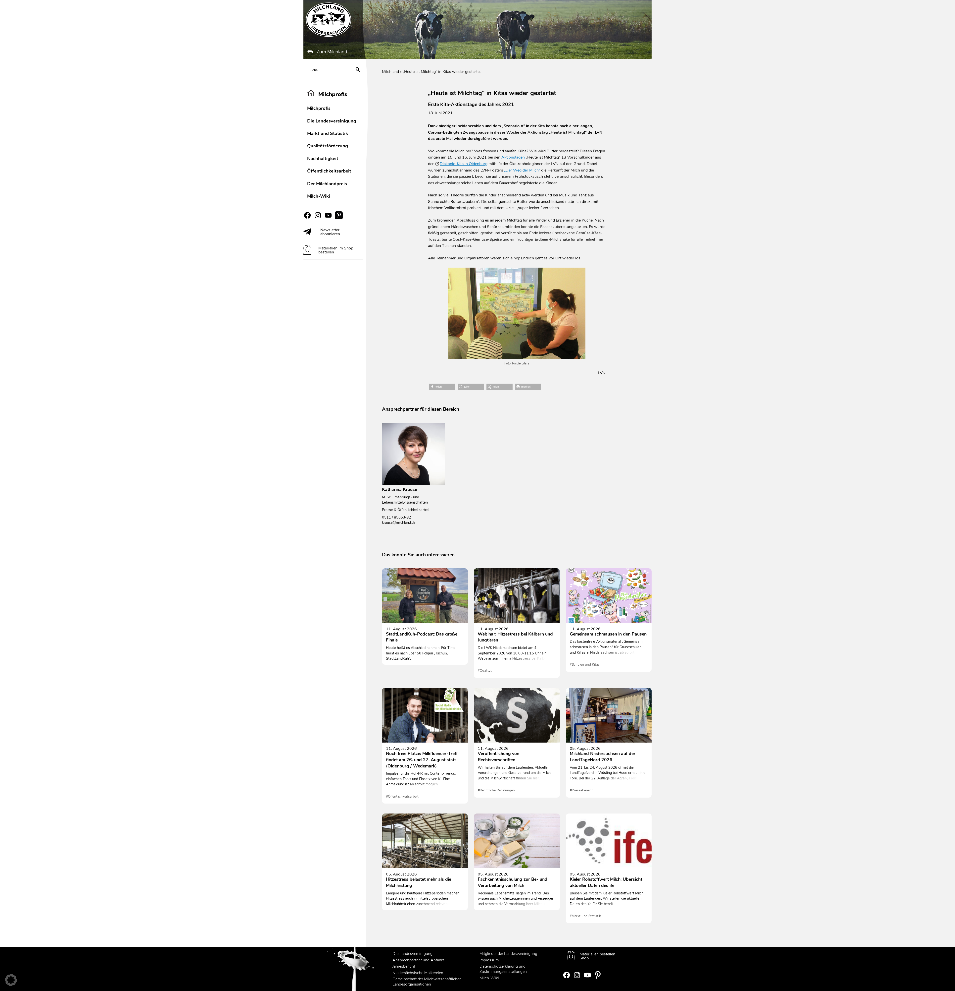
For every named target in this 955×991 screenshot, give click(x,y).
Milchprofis (319, 108)
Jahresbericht (403, 966)
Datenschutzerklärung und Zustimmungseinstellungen (503, 969)
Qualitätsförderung (327, 146)
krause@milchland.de (399, 522)
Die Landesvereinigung (331, 121)
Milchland (390, 71)
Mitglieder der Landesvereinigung (508, 953)
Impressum (489, 960)
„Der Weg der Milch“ (522, 170)
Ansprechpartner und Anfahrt (418, 960)
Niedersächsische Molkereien (417, 973)
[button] (442, 387)
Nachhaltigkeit (322, 158)
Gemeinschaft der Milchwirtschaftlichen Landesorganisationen (427, 981)
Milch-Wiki (318, 196)
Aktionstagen (513, 157)
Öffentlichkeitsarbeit (329, 171)
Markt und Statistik (327, 133)
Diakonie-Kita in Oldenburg (463, 164)
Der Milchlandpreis (327, 183)
